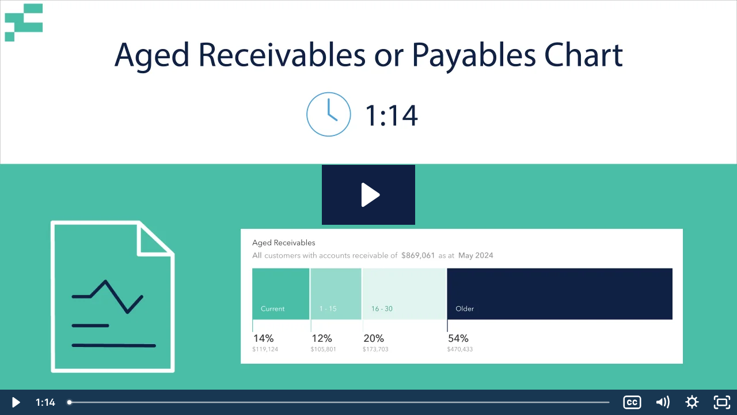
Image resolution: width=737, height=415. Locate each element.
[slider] (339, 402)
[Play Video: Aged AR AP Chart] (369, 195)
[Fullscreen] (722, 402)
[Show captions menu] (632, 402)
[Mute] (662, 402)
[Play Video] (15, 402)
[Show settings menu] (692, 402)
